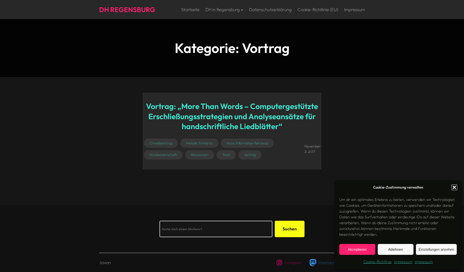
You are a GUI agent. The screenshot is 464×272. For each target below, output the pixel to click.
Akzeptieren (357, 249)
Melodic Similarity (199, 143)
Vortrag (250, 155)
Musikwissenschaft (163, 155)
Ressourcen (199, 155)
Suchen (290, 229)
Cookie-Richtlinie (377, 261)
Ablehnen (395, 249)
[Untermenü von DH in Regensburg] (242, 9)
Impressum (403, 261)
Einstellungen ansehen (436, 249)
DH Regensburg (127, 9)
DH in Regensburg (222, 9)
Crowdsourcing (161, 143)
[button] (454, 187)
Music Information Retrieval (247, 143)
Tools (226, 155)
